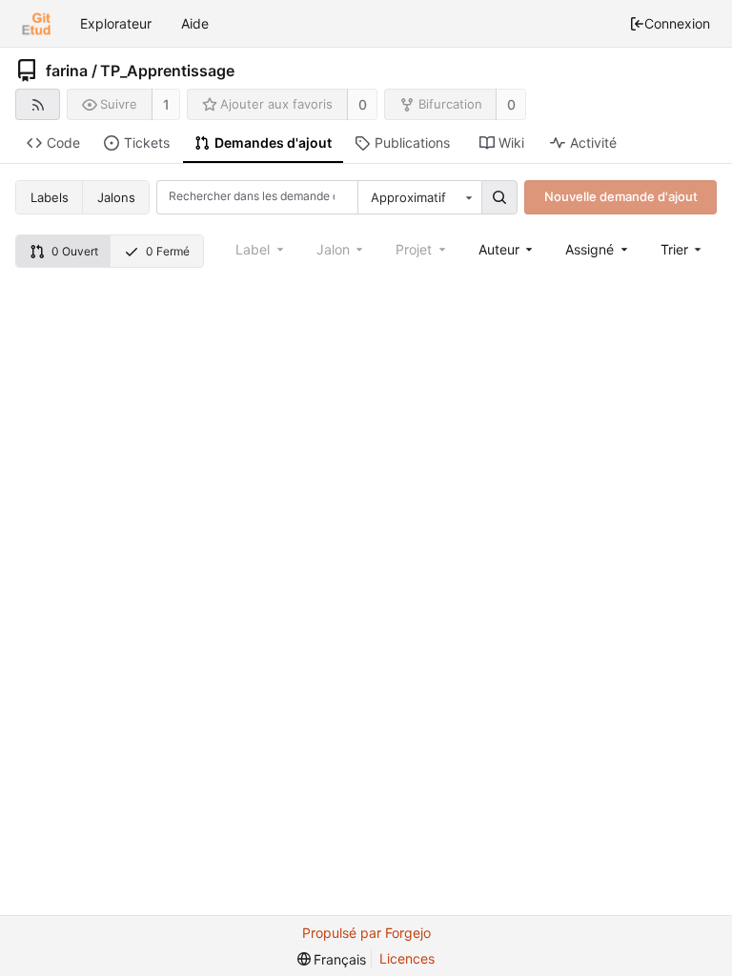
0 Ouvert (74, 251)
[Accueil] (36, 24)
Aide (195, 23)
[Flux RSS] (37, 104)
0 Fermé (168, 251)
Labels (49, 197)
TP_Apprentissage (167, 70)
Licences (407, 958)
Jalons (116, 197)
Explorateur (116, 23)
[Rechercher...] (499, 197)
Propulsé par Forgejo (366, 933)
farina (67, 70)
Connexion (677, 23)
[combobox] (419, 197)
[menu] (683, 249)
